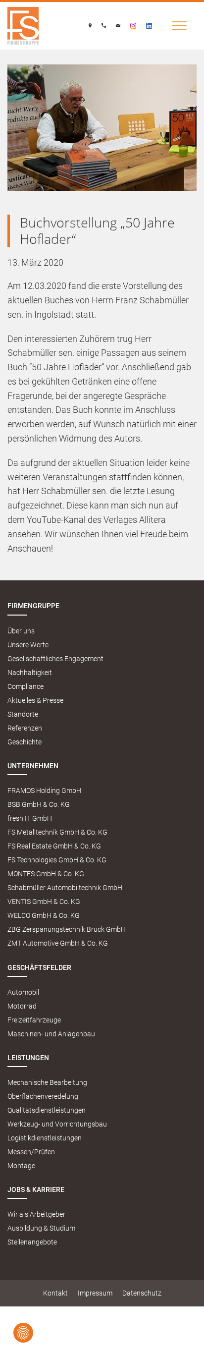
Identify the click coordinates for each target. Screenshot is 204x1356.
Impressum (95, 1293)
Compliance (25, 686)
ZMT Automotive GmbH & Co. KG (57, 943)
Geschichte (24, 742)
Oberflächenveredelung (42, 1096)
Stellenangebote (32, 1242)
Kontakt (55, 1293)
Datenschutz (141, 1293)
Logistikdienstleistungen (44, 1138)
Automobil (23, 992)
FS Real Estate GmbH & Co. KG (54, 846)
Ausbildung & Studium (41, 1228)
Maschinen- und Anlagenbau (51, 1034)
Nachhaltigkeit (29, 673)
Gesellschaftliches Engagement (55, 659)
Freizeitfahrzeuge (34, 1020)
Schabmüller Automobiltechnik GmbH (64, 888)
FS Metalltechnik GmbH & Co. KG (57, 832)
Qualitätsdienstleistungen (46, 1110)
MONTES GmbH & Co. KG (45, 874)
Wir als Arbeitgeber (36, 1214)
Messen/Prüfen (31, 1152)
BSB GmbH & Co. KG (38, 804)
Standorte (22, 714)
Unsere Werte (28, 645)
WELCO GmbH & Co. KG (43, 915)
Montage (21, 1166)
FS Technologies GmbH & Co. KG (56, 860)
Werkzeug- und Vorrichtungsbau (57, 1124)
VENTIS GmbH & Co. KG (43, 902)
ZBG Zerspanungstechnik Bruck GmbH (66, 929)
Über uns (21, 631)
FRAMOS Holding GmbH (44, 791)
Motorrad (22, 1006)
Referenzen (24, 728)
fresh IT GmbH (29, 818)
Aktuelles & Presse (35, 700)
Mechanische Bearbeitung (47, 1082)
